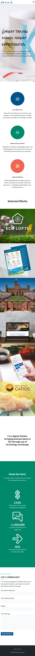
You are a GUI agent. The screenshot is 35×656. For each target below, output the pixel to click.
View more (17, 226)
